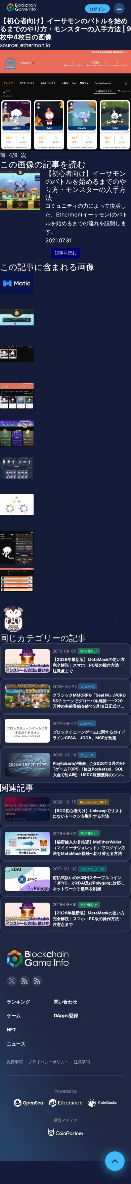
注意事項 (82, 1061)
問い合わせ (65, 1001)
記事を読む (66, 252)
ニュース (16, 1044)
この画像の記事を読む (43, 164)
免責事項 (15, 1061)
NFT (11, 1029)
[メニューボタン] (119, 8)
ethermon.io (35, 45)
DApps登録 (66, 1015)
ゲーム (14, 1015)
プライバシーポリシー (48, 1061)
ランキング (18, 1001)
